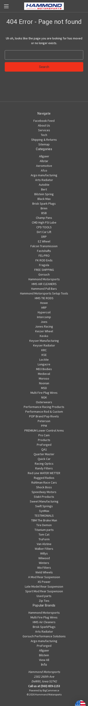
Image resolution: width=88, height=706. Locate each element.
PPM (44, 426)
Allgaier (44, 156)
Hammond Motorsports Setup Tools (44, 293)
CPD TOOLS (44, 227)
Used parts (44, 596)
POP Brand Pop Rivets (44, 416)
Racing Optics (44, 464)
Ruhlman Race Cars (44, 482)
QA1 (44, 449)
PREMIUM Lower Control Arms (44, 430)
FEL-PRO (44, 255)
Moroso (44, 378)
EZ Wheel (44, 241)
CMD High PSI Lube (44, 222)
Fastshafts (44, 251)
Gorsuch (44, 274)
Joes (44, 322)
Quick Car (44, 459)
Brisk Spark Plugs (44, 203)
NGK (44, 397)
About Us (44, 125)
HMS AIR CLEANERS (44, 284)
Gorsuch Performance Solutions (44, 636)
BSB (44, 213)
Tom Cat (44, 534)
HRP (44, 307)
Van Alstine (44, 544)
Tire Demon (44, 525)
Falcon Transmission (44, 246)
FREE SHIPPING (44, 270)
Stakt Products (44, 497)
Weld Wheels (44, 572)
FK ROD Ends (44, 260)
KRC (44, 350)
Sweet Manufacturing (44, 501)
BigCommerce (51, 690)
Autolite (44, 185)
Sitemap (44, 144)
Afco (44, 170)
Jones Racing (44, 326)
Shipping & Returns (44, 140)
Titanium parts (44, 530)
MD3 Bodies (44, 369)
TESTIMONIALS (44, 516)
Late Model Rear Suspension (44, 586)
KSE (44, 355)
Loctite (44, 360)
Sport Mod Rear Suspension (44, 591)
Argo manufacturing (44, 175)
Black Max (44, 199)
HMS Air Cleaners (44, 622)
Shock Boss (44, 487)
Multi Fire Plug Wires (44, 393)
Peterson (44, 421)
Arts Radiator (44, 180)
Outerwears (44, 402)
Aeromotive (44, 166)
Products (44, 440)
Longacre (44, 364)
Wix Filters (44, 568)
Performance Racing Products (44, 407)
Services (44, 130)
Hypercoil (44, 312)
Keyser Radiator (44, 345)
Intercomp (44, 317)
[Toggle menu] (6, 6)
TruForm (44, 539)
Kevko (44, 336)
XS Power (44, 582)
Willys (44, 553)
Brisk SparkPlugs (44, 627)
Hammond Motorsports (44, 279)
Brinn (44, 208)
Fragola (44, 265)
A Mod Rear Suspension (44, 577)
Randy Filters (44, 468)
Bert (44, 189)
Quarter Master (44, 454)
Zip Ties (44, 601)
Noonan (44, 383)
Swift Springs (44, 506)
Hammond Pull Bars (44, 289)
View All (44, 660)
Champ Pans (44, 218)
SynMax (44, 511)
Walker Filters (44, 549)
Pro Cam (44, 435)
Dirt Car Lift (44, 232)
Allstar (44, 161)
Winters (44, 563)
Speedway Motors (44, 492)
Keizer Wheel (44, 331)
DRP (44, 237)
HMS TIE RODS (44, 298)
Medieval (44, 374)
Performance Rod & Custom (44, 412)
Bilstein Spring (44, 194)
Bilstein (44, 655)
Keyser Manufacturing (44, 341)
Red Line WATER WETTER (44, 473)
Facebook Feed (44, 121)
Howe (44, 303)
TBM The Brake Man (44, 520)
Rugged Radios (44, 478)
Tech (44, 135)
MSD (44, 388)
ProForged (44, 445)
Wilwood (44, 558)
